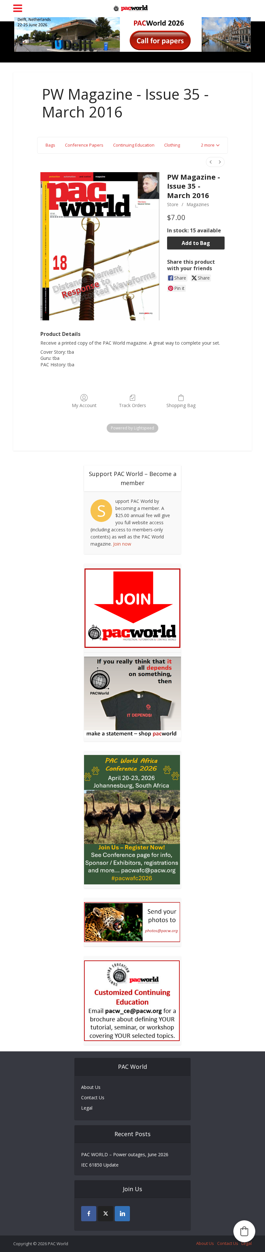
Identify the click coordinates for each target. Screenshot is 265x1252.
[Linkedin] (122, 1213)
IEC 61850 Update (100, 1165)
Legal (86, 1108)
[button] (210, 145)
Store (172, 204)
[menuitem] (210, 162)
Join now (122, 544)
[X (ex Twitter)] (105, 1213)
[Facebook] (88, 1213)
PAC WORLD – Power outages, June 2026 (124, 1154)
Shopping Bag (181, 405)
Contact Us (92, 1097)
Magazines (197, 204)
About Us (91, 1087)
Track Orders (132, 405)
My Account (84, 405)
